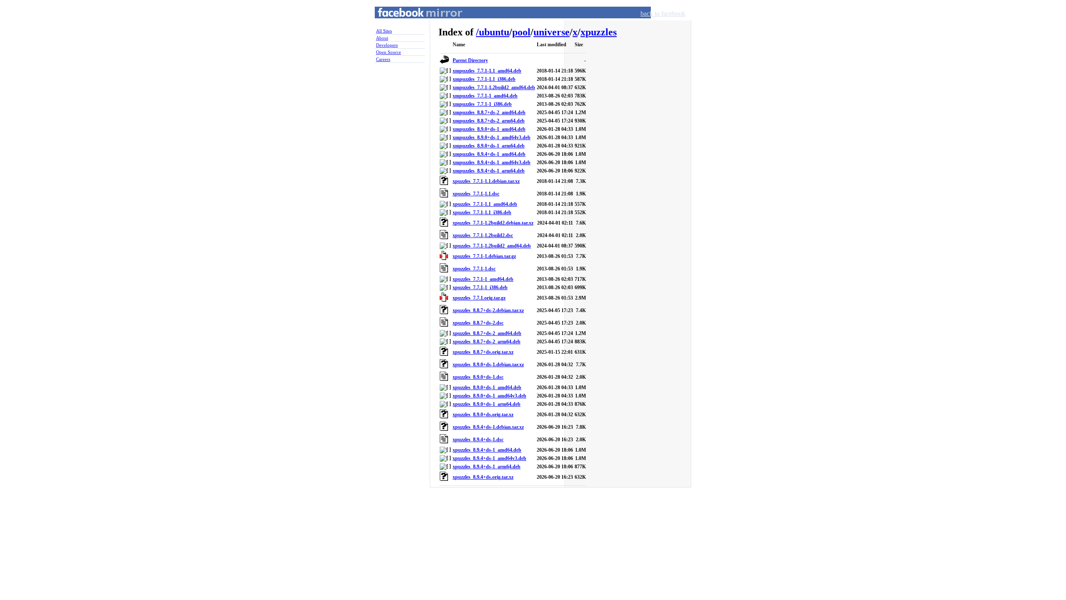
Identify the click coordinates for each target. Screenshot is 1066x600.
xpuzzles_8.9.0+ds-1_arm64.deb (487, 404)
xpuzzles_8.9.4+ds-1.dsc (478, 439)
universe (551, 32)
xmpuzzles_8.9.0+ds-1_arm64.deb (489, 146)
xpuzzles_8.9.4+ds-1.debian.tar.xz (488, 427)
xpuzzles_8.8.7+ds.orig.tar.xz (483, 352)
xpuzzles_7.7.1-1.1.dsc (476, 194)
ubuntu (494, 32)
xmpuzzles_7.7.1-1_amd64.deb (485, 96)
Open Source (388, 52)
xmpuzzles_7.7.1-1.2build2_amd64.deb (494, 87)
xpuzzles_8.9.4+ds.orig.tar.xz (483, 477)
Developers (387, 45)
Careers (383, 59)
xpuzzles (598, 32)
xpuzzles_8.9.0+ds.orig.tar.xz (483, 415)
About (382, 37)
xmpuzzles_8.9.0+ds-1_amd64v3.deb (492, 137)
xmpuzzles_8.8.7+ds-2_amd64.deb (489, 112)
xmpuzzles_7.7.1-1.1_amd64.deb (487, 71)
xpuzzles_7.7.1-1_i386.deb (480, 287)
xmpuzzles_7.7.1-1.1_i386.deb (484, 79)
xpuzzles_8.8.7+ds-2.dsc (478, 323)
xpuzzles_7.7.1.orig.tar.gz (479, 298)
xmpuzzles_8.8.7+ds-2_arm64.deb (489, 121)
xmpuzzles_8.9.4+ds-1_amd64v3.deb (492, 162)
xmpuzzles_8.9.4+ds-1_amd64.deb (489, 154)
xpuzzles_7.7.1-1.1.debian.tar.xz (486, 181)
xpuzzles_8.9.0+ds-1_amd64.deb (487, 387)
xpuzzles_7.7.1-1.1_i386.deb (482, 212)
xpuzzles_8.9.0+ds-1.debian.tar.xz (488, 365)
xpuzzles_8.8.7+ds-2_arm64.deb (487, 342)
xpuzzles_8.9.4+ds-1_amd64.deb (487, 450)
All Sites (384, 30)
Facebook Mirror (412, 22)
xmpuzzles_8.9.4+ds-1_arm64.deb (489, 171)
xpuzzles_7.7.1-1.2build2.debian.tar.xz (493, 223)
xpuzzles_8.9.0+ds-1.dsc (478, 377)
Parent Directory (470, 60)
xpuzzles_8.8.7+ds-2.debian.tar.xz (488, 310)
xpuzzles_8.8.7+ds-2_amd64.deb (487, 333)
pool (521, 32)
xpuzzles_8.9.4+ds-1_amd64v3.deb (489, 458)
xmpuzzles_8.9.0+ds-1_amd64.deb (489, 129)
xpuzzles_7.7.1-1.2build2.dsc (483, 235)
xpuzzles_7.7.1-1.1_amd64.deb (485, 204)
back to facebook (662, 13)
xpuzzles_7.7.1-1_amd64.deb (483, 279)
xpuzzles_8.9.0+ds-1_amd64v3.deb (489, 396)
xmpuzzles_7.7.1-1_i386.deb (482, 104)
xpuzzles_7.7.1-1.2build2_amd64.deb (492, 246)
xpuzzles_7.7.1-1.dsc (474, 269)
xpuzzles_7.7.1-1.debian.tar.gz (484, 256)
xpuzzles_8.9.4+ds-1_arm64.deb (487, 467)
